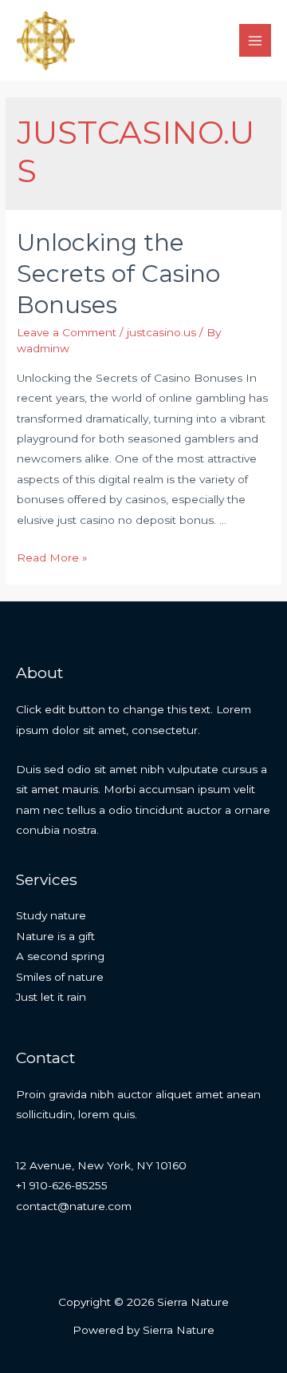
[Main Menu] (255, 40)
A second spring (60, 956)
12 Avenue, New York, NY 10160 (101, 1165)
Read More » (52, 557)
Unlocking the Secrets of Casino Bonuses (118, 273)
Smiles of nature (60, 976)
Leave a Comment (66, 332)
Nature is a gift (55, 936)
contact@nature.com (74, 1206)
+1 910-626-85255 (62, 1185)
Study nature (51, 915)
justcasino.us (161, 332)
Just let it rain (51, 996)
